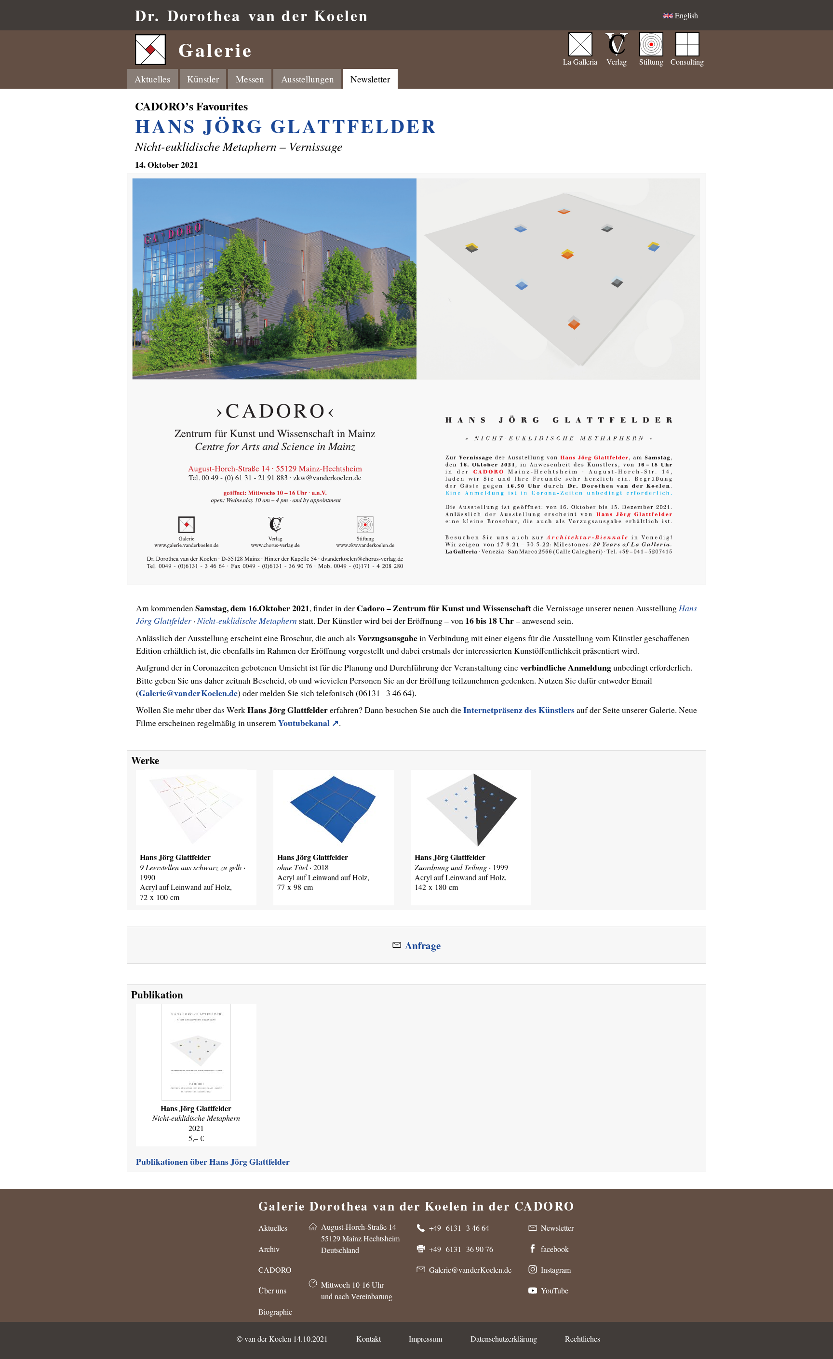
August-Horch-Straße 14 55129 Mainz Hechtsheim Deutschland (360, 1238)
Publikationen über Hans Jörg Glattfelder (213, 1161)
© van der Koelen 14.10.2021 (282, 1338)
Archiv (269, 1249)
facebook (555, 1249)
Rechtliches (582, 1338)
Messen (250, 79)
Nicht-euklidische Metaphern (247, 620)
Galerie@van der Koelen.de (188, 692)
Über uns (272, 1290)
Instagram (556, 1270)
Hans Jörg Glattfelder (286, 125)
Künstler (203, 79)
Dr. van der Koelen (252, 15)
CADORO (275, 1270)
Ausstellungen (307, 79)
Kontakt (368, 1338)
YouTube (554, 1290)
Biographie (275, 1311)
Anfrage (423, 945)
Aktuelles (152, 79)
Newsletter (370, 79)
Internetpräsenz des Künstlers (519, 709)
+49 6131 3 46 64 (459, 1228)
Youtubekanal (304, 722)
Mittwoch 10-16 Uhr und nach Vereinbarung (356, 1290)
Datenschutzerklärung (503, 1338)
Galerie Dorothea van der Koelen (416, 1204)
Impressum (425, 1338)
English (685, 15)
